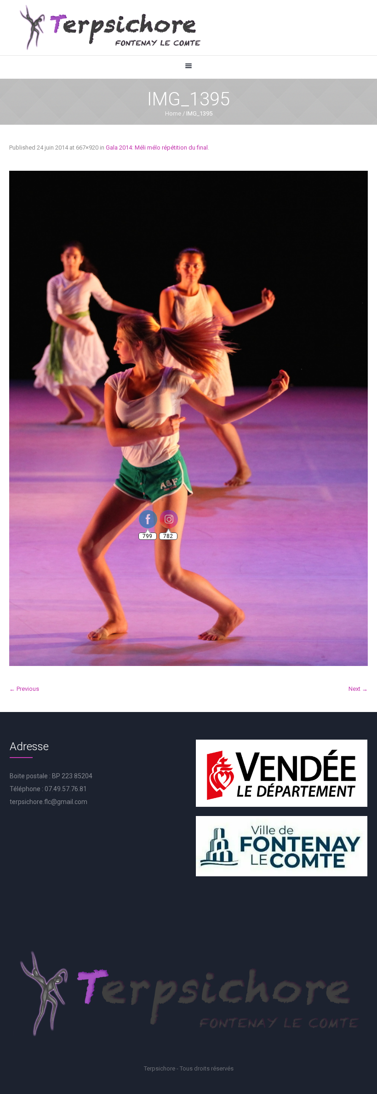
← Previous (24, 688)
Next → (358, 688)
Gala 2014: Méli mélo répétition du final (157, 147)
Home (173, 113)
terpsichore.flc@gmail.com (48, 801)
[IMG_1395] (188, 418)
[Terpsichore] (109, 27)
